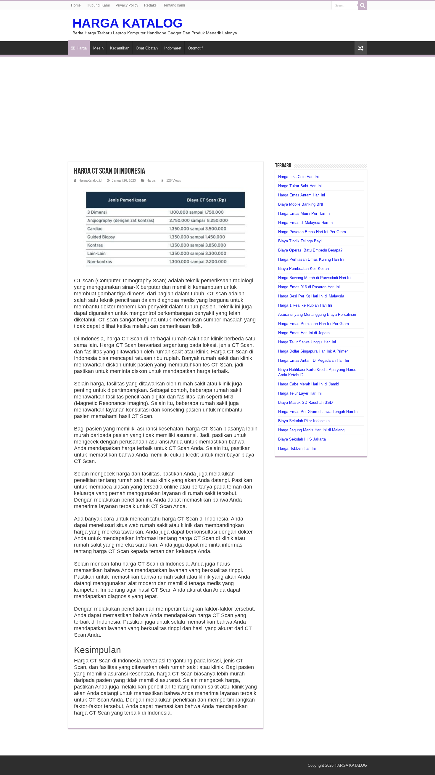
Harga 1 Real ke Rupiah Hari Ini (305, 305)
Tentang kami (174, 5)
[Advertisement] (217, 105)
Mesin (98, 48)
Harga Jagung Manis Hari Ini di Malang (311, 430)
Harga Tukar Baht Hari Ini (300, 186)
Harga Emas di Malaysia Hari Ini (306, 222)
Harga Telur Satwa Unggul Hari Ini (307, 342)
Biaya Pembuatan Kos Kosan (303, 268)
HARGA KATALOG (127, 23)
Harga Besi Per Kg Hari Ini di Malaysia (311, 296)
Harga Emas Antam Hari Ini (301, 195)
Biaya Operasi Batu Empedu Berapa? (310, 250)
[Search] (362, 5)
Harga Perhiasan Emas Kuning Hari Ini (311, 259)
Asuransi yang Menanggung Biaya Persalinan (317, 314)
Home (76, 5)
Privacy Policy (127, 5)
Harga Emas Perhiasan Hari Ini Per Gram (313, 323)
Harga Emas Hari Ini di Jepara (304, 333)
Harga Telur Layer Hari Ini (300, 393)
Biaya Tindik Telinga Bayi (300, 241)
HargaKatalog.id (90, 180)
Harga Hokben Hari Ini (297, 448)
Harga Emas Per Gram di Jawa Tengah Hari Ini (318, 411)
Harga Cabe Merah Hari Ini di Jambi (308, 384)
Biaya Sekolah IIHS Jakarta (302, 439)
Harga (82, 48)
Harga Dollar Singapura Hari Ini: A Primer (313, 351)
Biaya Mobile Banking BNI (300, 204)
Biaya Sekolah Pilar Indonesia (304, 421)
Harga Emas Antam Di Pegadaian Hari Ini (313, 360)
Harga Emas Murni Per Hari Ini (304, 213)
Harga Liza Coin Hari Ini (298, 176)
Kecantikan (119, 48)
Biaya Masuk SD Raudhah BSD (305, 402)
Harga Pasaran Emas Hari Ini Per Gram (312, 232)
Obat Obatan (147, 48)
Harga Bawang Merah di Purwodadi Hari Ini (314, 278)
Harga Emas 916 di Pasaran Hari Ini (309, 287)
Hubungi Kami (98, 5)
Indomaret (172, 48)
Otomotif (195, 48)
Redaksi (150, 5)
